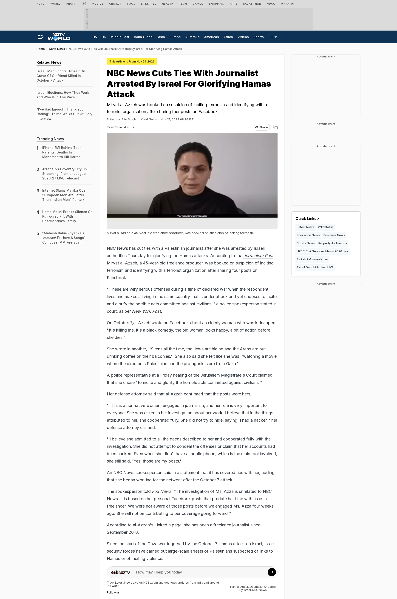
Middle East (120, 37)
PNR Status (325, 227)
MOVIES (98, 3)
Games (198, 3)
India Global (143, 37)
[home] (59, 36)
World (55, 3)
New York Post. (146, 311)
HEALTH (167, 3)
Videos (243, 37)
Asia (161, 37)
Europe (175, 37)
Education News (308, 235)
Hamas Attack (239, 586)
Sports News (306, 243)
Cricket (115, 3)
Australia (192, 37)
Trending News (50, 138)
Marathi (287, 3)
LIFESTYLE (148, 3)
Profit (71, 3)
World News (148, 119)
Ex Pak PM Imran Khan (312, 259)
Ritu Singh (129, 119)
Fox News (161, 491)
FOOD (131, 3)
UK (104, 37)
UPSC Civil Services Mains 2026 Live (323, 251)
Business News (334, 235)
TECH (183, 3)
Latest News (305, 227)
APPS (234, 3)
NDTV (41, 3)
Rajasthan (252, 3)
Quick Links (305, 218)
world (115, 586)
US (95, 37)
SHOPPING (216, 3)
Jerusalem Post (258, 255)
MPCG (271, 3)
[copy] (275, 127)
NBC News (259, 590)
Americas (211, 37)
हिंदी (84, 3)
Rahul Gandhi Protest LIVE (315, 267)
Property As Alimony (332, 243)
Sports (258, 37)
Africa (228, 37)
